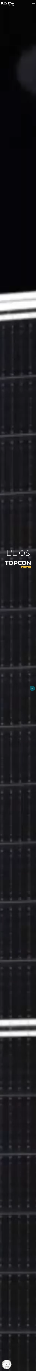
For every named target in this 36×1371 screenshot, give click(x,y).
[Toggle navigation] (33, 4)
